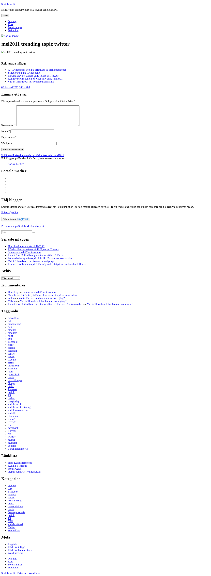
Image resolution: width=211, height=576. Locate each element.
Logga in (12, 544)
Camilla (12, 295)
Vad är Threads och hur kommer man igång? (31, 261)
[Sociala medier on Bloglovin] (15, 220)
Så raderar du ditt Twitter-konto (24, 252)
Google (12, 359)
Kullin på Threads (17, 465)
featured (12, 494)
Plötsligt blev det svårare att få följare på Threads (33, 249)
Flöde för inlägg (16, 547)
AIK (10, 321)
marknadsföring (16, 506)
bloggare (12, 332)
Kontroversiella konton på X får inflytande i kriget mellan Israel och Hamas (47, 264)
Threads (12, 430)
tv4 (9, 433)
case (10, 488)
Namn (5, 131)
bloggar (12, 330)
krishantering (14, 500)
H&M (11, 362)
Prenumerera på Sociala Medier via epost (22, 226)
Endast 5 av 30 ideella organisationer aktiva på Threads (36, 255)
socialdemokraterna (18, 410)
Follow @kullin (9, 212)
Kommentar (8, 125)
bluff (10, 335)
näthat (11, 386)
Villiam (11, 301)
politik (11, 392)
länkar (11, 503)
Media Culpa (14, 468)
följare (11, 353)
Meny (5, 15)
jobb (10, 371)
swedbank (13, 428)
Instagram (13, 368)
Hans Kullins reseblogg (20, 462)
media (11, 377)
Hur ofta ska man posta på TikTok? (26, 246)
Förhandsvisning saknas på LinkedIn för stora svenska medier (40, 258)
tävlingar (12, 442)
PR (9, 395)
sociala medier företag (19, 407)
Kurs (10, 24)
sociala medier (15, 404)
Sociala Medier (16, 164)
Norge (11, 383)
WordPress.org (15, 553)
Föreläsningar (15, 27)
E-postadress (8, 137)
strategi (11, 419)
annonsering (14, 324)
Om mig (12, 21)
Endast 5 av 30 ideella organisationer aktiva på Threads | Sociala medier (45, 304)
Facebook (13, 341)
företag (11, 356)
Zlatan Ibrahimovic (18, 448)
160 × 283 (24, 87)
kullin (11, 298)
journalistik (13, 374)
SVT (10, 425)
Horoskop (13, 292)
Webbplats (6, 143)
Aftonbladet (14, 318)
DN (10, 338)
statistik (12, 413)
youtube (12, 445)
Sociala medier (9, 4)
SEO (10, 521)
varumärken (14, 530)
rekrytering (13, 401)
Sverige (12, 422)
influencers (13, 365)
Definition (13, 30)
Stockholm (13, 416)
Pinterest (12, 389)
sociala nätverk (15, 524)
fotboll (11, 347)
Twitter (11, 436)
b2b (10, 327)
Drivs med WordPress (28, 573)
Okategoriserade (16, 512)
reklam (11, 398)
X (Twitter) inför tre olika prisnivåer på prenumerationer (50, 295)
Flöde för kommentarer (20, 550)
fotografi (12, 350)
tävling (11, 439)
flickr (10, 344)
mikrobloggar (15, 380)
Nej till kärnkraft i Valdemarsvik (24, 471)
